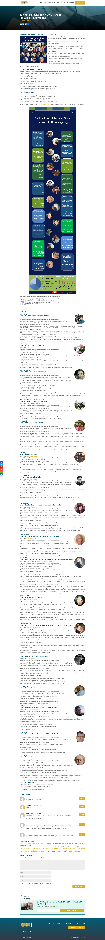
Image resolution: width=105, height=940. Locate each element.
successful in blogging (45, 104)
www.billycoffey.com (31, 347)
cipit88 (27, 813)
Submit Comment (79, 886)
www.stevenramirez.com (32, 736)
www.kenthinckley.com (31, 538)
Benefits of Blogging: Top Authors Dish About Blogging (32, 843)
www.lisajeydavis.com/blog (46, 561)
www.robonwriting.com (31, 658)
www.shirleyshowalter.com (32, 709)
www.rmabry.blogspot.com (32, 690)
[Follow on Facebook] (21, 931)
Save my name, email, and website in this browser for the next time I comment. (38, 883)
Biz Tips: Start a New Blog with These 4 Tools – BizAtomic (33, 851)
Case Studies (70, 2)
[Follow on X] (25, 931)
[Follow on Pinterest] (33, 931)
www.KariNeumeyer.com (32, 507)
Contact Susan (82, 937)
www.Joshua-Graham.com (32, 479)
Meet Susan (43, 2)
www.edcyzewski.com (31, 424)
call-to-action (26, 778)
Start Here (80, 2)
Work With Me (51, 2)
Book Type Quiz (61, 2)
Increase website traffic (25, 64)
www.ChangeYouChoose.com (33, 627)
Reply (82, 798)
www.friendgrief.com (31, 759)
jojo (26, 833)
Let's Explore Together (76, 927)
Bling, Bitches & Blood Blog (33, 317)
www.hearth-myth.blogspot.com (33, 599)
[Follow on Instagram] (23, 931)
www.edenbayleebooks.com (33, 456)
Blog (84, 923)
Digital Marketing (29, 20)
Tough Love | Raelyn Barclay (27, 846)
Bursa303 (28, 797)
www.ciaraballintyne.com (32, 373)
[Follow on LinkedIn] (28, 931)
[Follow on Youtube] (30, 931)
